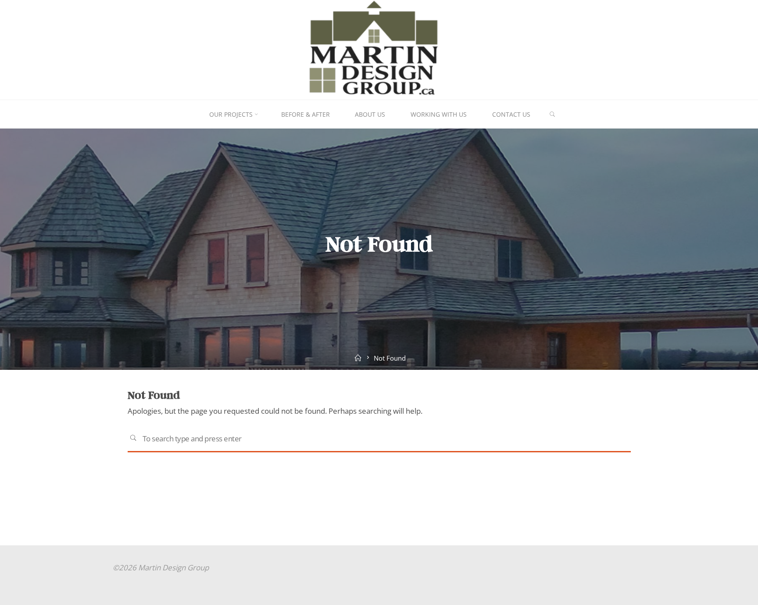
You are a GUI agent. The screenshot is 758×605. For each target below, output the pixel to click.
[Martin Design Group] (379, 49)
